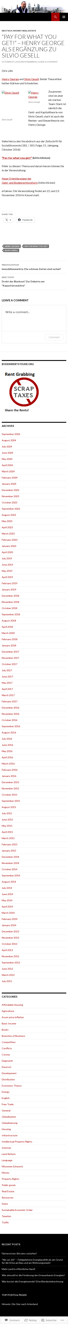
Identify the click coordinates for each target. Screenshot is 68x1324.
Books (5, 1029)
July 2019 (7, 558)
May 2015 (7, 825)
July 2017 (7, 670)
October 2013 (9, 943)
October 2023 (9, 502)
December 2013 (10, 931)
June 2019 (7, 564)
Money (17, 30)
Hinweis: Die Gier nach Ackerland (20, 1304)
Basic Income (9, 1023)
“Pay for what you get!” (17, 157)
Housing (6, 1129)
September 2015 (11, 800)
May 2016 (7, 751)
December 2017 (10, 651)
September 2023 (11, 508)
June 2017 (7, 676)
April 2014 (7, 906)
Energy (5, 1091)
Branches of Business (13, 1035)
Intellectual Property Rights (17, 1141)
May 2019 (7, 570)
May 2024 (7, 458)
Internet (6, 1147)
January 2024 (9, 483)
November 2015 (10, 788)
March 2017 (8, 695)
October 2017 (9, 664)
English (6, 1098)
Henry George (10, 79)
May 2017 (7, 682)
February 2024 (9, 477)
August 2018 (9, 620)
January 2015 (9, 850)
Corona (6, 1054)
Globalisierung (9, 1122)
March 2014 (8, 912)
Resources (7, 1197)
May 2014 (7, 900)
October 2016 (9, 720)
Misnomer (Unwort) (12, 1166)
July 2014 (7, 887)
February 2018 (9, 639)
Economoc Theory (12, 1085)
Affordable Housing (12, 1004)
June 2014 (7, 894)
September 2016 (11, 726)
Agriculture (8, 1011)
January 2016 (9, 776)
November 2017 (10, 657)
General (6, 1110)
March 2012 (8, 974)
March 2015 (8, 838)
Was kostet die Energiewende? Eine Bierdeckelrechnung (32, 1281)
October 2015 (9, 794)
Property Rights (10, 1178)
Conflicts (7, 1048)
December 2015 (10, 782)
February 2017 (9, 701)
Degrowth (7, 1060)
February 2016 (9, 769)
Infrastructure (9, 1135)
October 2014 (9, 869)
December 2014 (10, 856)
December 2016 (10, 707)
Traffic (5, 1222)
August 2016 (9, 732)
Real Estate (29, 30)
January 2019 (9, 589)
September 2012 (11, 962)
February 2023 (9, 539)
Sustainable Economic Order (17, 1209)
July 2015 (7, 813)
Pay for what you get (36, 246)
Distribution (8, 1079)
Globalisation (9, 1116)
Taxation (6, 1216)
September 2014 (11, 875)
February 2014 (9, 918)
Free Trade (8, 1104)
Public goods (9, 1185)
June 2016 (7, 744)
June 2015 (7, 819)
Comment (54, 337)
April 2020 (7, 552)
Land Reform (9, 1154)
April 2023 (7, 527)
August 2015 (9, 807)
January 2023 (9, 545)
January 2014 (9, 925)
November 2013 (10, 937)
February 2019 (9, 583)
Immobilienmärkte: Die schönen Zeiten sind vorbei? (31, 267)
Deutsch (7, 30)
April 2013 (7, 950)
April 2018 (7, 626)
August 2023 (9, 514)
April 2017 (7, 688)
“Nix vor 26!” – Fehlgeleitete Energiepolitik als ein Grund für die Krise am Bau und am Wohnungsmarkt (32, 1261)
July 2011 (7, 981)
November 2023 (10, 496)
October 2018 (9, 608)
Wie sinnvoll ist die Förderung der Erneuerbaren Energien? (33, 1275)
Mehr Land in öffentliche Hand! (18, 1269)
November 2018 (10, 601)
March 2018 (8, 633)
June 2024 (7, 452)
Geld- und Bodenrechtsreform (20, 182)
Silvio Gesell (31, 79)
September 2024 (11, 434)
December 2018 (10, 595)
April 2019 (7, 577)
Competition (9, 1042)
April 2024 (7, 465)
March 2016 (8, 763)
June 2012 (7, 968)
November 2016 (10, 713)
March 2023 (8, 533)
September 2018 (11, 614)
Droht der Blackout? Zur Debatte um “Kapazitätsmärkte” (23, 281)
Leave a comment (48, 61)
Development (9, 1073)
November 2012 (10, 956)
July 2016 (7, 738)
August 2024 (9, 440)
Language (7, 1160)
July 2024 (7, 446)
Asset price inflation (13, 1017)
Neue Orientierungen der (16, 178)
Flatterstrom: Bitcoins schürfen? (19, 1253)
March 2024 (8, 471)
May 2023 (7, 521)
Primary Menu (64, 17)
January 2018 (9, 645)
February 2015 (9, 844)
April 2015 (7, 831)
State (5, 1203)
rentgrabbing (29, 61)
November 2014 (10, 863)
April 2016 (7, 757)
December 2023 (10, 490)
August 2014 (9, 881)
